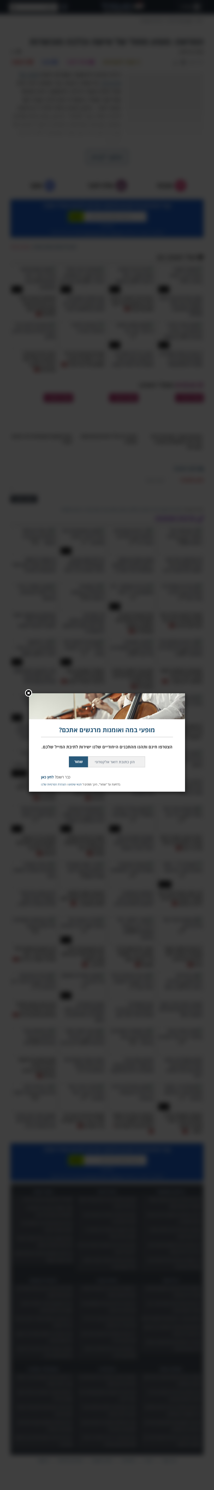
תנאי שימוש (75, 784)
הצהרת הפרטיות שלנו (53, 784)
